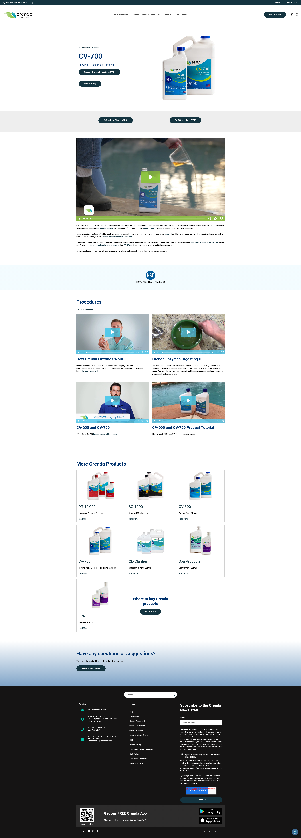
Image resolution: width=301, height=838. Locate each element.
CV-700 (84, 561)
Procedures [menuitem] (134, 716)
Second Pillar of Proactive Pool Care (117, 237)
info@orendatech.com (97, 710)
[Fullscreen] (221, 218)
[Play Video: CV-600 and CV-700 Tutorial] (188, 400)
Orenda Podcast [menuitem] (136, 730)
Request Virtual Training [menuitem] (139, 735)
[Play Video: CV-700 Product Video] (150, 177)
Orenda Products (92, 47)
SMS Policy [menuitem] (134, 754)
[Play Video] (79, 218)
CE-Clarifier (138, 561)
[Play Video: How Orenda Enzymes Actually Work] (112, 332)
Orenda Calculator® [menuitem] (137, 726)
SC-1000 (136, 506)
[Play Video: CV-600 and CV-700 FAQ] (112, 400)
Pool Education (120, 15)
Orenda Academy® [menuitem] (137, 721)
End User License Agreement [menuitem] (141, 749)
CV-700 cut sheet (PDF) (185, 120)
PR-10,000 (128, 245)
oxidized (168, 234)
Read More (82, 519)
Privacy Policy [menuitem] (135, 745)
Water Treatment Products (145, 15)
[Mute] (209, 218)
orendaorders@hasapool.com (100, 741)
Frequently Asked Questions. (105, 434)
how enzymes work (90, 371)
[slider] (148, 218)
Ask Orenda (182, 15)
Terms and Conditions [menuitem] (138, 759)
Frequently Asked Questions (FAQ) (99, 72)
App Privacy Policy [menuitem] (137, 763)
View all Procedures (84, 309)
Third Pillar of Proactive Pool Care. (204, 242)
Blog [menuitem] (131, 712)
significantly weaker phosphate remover (103, 245)
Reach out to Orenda (91, 668)
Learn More (150, 611)
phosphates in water (104, 228)
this (196, 434)
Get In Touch (275, 15)
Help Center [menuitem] (292, 3)
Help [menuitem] (131, 740)
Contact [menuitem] (277, 3)
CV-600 (185, 506)
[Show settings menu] (215, 218)
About (167, 15)
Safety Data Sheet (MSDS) (115, 120)
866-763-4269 (12, 3)
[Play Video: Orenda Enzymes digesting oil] (188, 332)
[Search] (174, 695)
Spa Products (189, 561)
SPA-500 (85, 616)
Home (81, 47)
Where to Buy (90, 83)
